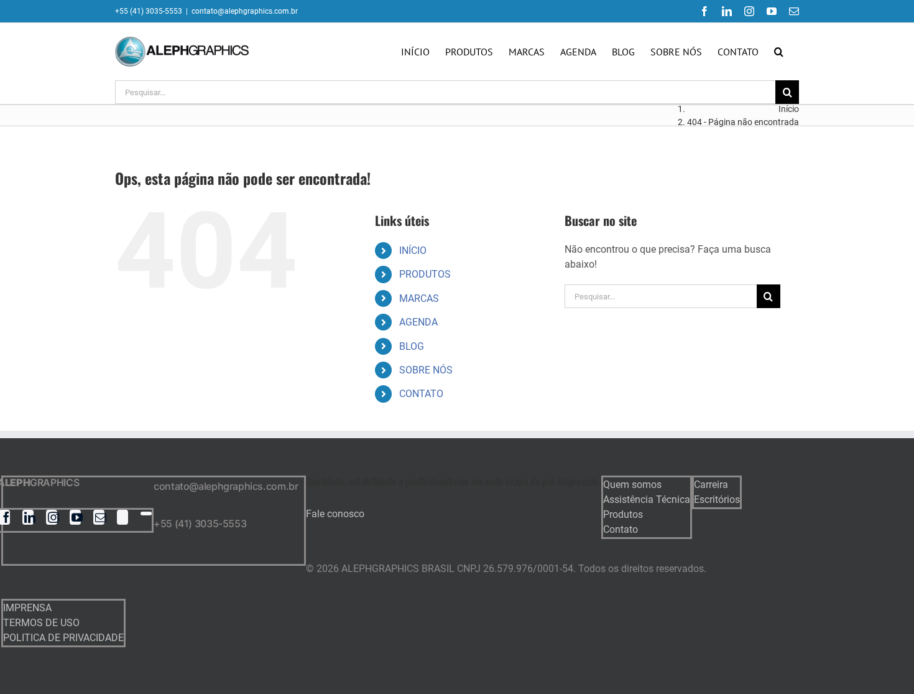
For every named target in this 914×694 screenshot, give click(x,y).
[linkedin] (28, 517)
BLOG (411, 346)
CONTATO (421, 394)
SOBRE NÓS (426, 370)
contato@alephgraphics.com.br (245, 11)
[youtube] (75, 517)
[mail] (98, 517)
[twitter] (122, 517)
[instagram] (51, 517)
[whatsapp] (146, 513)
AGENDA (418, 322)
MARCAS (419, 298)
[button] (778, 51)
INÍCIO (413, 250)
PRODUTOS (425, 274)
